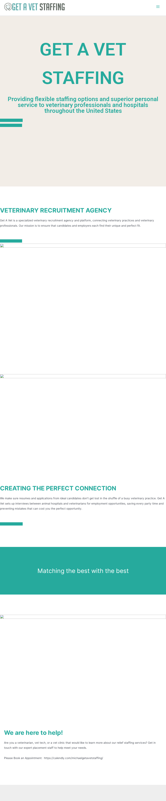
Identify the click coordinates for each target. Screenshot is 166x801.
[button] (11, 120)
